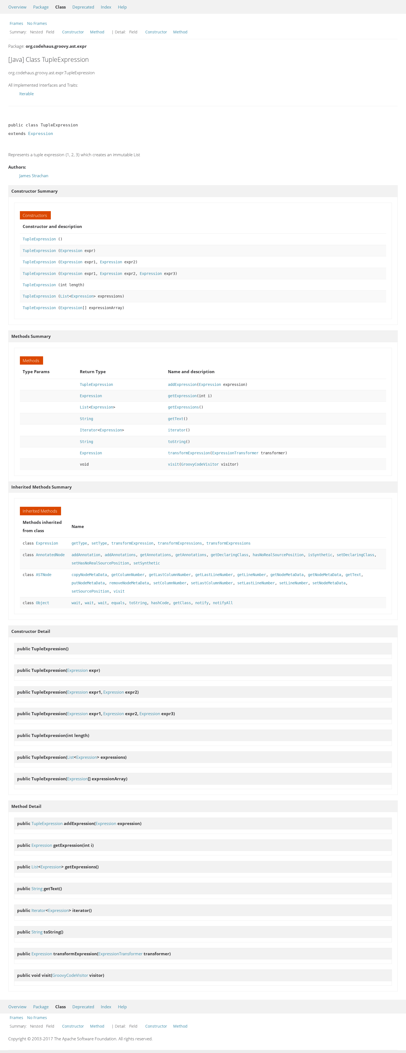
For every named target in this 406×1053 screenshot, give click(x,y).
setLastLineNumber (256, 583)
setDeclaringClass (355, 555)
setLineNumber (293, 583)
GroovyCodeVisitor (200, 464)
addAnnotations (120, 555)
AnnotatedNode (50, 555)
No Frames (37, 23)
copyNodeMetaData (89, 574)
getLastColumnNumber (170, 574)
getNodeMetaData (287, 574)
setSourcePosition (90, 591)
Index (106, 7)
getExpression (182, 396)
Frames (16, 23)
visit (173, 464)
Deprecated (83, 7)
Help (122, 7)
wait (76, 603)
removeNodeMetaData (129, 583)
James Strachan (33, 175)
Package (41, 7)
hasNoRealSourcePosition (278, 555)
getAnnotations (155, 555)
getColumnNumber (127, 574)
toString (177, 441)
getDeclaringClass (229, 555)
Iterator (88, 430)
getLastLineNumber (214, 574)
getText (175, 419)
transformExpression (189, 453)
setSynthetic (146, 563)
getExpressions (183, 407)
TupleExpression (39, 239)
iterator (177, 430)
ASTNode (43, 574)
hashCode (160, 603)
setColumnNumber (169, 583)
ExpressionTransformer (235, 453)
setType (99, 543)
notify (202, 603)
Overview (17, 7)
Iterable (26, 93)
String (86, 419)
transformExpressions (180, 543)
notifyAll (223, 603)
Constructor (73, 32)
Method (97, 32)
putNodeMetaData (88, 583)
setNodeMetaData (329, 583)
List (64, 296)
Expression (40, 133)
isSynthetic (320, 555)
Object (42, 603)
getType (79, 543)
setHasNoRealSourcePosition (100, 563)
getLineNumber (251, 574)
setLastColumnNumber (212, 583)
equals (118, 603)
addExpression (182, 384)
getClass (182, 603)
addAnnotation (86, 555)
